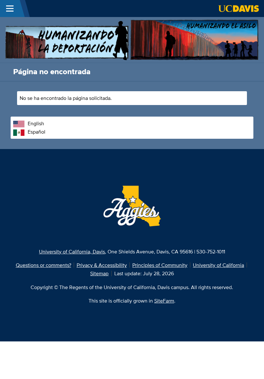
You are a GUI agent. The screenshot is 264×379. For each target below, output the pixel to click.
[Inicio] (132, 39)
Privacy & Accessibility (102, 265)
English (36, 123)
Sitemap (99, 273)
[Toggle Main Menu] (10, 8)
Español (36, 132)
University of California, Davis (72, 251)
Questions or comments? (43, 265)
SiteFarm (164, 300)
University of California (218, 265)
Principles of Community (159, 265)
